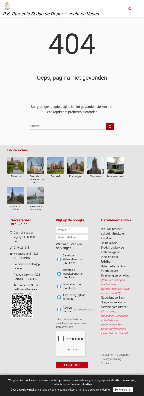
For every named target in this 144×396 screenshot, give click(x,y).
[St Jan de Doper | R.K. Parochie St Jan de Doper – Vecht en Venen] (7, 5)
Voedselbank (109, 271)
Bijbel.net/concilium (114, 266)
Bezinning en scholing (115, 275)
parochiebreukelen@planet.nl (27, 266)
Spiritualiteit (109, 243)
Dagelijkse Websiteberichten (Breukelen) (73, 259)
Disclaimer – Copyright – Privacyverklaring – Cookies (116, 359)
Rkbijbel (106, 261)
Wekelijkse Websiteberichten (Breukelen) (73, 273)
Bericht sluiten (123, 389)
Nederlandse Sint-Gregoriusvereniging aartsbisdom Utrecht (114, 302)
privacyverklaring (84, 309)
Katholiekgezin (110, 252)
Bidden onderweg (112, 247)
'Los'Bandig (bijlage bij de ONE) (74, 297)
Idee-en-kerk (109, 257)
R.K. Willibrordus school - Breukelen (113, 231)
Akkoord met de (75, 309)
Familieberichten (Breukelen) (72, 286)
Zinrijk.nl (106, 238)
